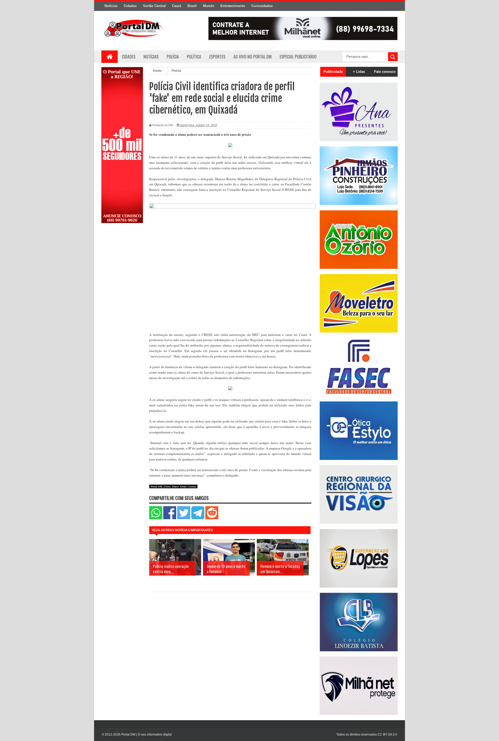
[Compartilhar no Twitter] (183, 518)
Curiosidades (262, 6)
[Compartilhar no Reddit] (211, 518)
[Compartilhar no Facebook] (169, 518)
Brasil (192, 6)
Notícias (110, 6)
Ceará (176, 6)
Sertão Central (154, 6)
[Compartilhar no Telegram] (197, 518)
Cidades (130, 6)
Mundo (208, 6)
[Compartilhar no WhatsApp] (155, 518)
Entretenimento (232, 6)
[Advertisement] (122, 310)
